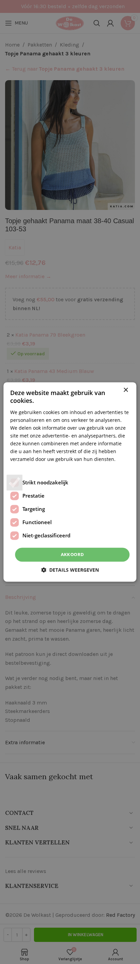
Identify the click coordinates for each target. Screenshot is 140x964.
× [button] (125, 390)
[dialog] (70, 482)
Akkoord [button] (72, 554)
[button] (70, 570)
